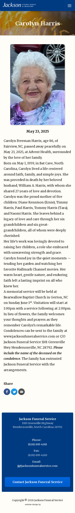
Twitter (14, 391)
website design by (33, 504)
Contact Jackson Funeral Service (38, 482)
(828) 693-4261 (37, 444)
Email (21, 391)
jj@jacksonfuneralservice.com (37, 466)
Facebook (7, 391)
